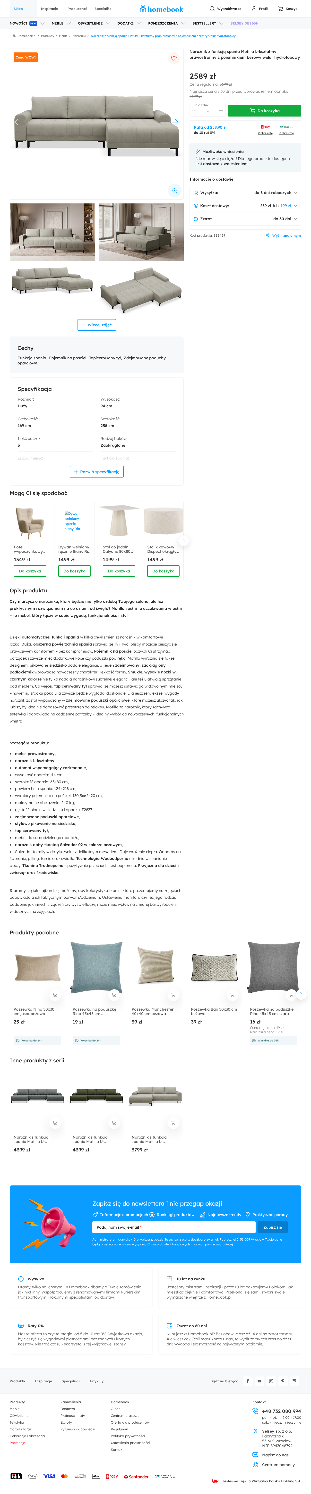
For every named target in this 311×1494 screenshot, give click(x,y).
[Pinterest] (283, 1381)
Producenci (77, 9)
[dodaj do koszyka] (55, 995)
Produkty (17, 1381)
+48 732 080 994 (281, 1411)
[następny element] (183, 541)
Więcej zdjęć (100, 324)
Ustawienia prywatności (130, 1443)
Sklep (18, 9)
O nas (115, 1409)
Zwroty (66, 1422)
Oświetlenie (19, 1415)
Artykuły (96, 1381)
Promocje (17, 1443)
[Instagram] (271, 1381)
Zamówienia (70, 1402)
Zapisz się (272, 1227)
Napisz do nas (275, 1454)
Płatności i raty (72, 1415)
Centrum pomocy (278, 1464)
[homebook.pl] (161, 8)
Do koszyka (30, 571)
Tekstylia (17, 1422)
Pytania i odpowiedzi (77, 1429)
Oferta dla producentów (130, 1422)
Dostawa (67, 1409)
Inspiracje (49, 9)
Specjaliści (103, 9)
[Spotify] (294, 1381)
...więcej (227, 1244)
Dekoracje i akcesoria (27, 1436)
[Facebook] (248, 1381)
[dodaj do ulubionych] (174, 58)
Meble (14, 1409)
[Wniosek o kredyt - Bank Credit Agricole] (165, 1476)
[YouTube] (259, 1381)
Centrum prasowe (125, 1415)
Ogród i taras (21, 1429)
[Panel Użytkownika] (259, 8)
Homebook (120, 1402)
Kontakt (117, 1449)
